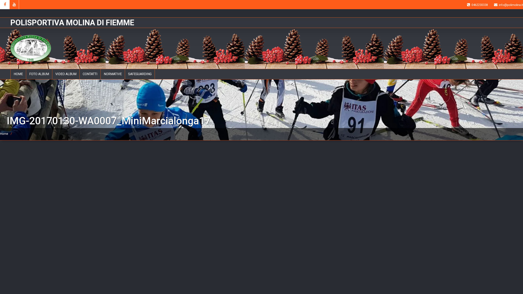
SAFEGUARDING (140, 74)
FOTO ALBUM (39, 74)
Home (4, 134)
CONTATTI (90, 74)
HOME (18, 74)
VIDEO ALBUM (65, 74)
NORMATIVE (113, 74)
